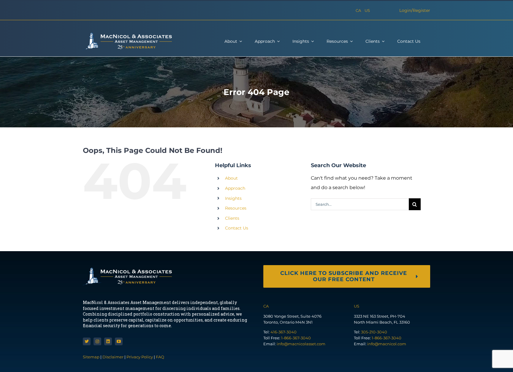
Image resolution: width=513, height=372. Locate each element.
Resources (235, 208)
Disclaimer (113, 356)
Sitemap (91, 356)
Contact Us (236, 228)
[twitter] (87, 341)
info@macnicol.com (386, 343)
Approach (235, 188)
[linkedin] (108, 341)
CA (358, 10)
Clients (232, 218)
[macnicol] (127, 34)
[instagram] (97, 341)
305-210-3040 (374, 332)
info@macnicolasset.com (301, 343)
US (367, 10)
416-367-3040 (283, 332)
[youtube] (119, 341)
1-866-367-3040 (296, 337)
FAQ (160, 356)
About (231, 178)
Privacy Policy (139, 356)
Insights (233, 198)
